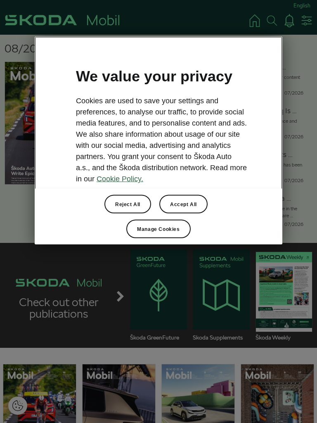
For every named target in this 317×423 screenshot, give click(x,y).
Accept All (183, 204)
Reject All (127, 204)
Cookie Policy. (120, 179)
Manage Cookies (158, 229)
